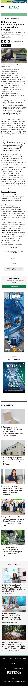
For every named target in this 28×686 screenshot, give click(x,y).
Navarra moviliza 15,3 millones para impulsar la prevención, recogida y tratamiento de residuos (12, 616)
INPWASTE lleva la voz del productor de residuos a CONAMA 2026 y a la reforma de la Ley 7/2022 (13, 588)
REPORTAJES (18, 658)
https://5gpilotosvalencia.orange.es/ (11, 244)
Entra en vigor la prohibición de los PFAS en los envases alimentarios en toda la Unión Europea (13, 431)
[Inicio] (14, 7)
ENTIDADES (16, 661)
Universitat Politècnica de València (14, 269)
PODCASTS (10, 661)
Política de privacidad (17, 678)
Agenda (4, 661)
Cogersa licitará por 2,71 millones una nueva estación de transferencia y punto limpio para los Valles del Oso (13, 521)
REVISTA (4, 658)
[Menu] (2, 7)
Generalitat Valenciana (10, 651)
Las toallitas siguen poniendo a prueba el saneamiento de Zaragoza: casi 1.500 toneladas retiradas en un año (12, 552)
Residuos (14, 18)
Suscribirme (14, 286)
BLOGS (24, 658)
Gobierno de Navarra (9, 622)
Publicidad (23, 661)
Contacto (14, 663)
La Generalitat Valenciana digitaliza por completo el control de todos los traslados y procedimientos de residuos (14, 645)
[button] (2, 41)
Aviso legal (8, 678)
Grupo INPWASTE (7, 593)
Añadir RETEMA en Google (18, 41)
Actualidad (5, 18)
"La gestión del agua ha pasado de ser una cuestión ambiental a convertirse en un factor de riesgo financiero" (13, 490)
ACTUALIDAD (10, 658)
